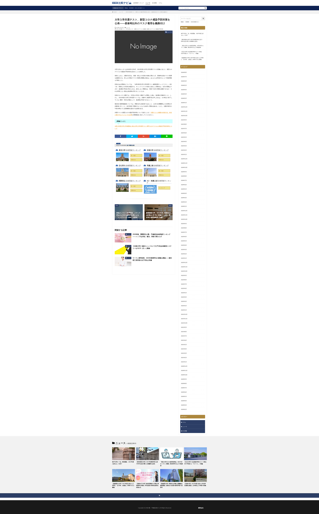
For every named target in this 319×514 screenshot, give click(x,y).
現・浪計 (133, 155)
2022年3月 (184, 301)
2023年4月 (184, 245)
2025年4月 (184, 141)
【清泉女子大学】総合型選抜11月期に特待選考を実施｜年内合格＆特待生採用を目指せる (147, 485)
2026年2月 (184, 98)
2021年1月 (184, 362)
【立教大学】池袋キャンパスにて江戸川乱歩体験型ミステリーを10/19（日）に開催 (152, 247)
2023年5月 (184, 241)
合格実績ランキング (138, 3)
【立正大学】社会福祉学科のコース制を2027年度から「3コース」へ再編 (191, 52)
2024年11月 (184, 163)
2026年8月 (184, 72)
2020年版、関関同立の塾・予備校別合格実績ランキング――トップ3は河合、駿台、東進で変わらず (151, 235)
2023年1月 (184, 258)
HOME (115, 11)
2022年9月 (184, 275)
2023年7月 (184, 232)
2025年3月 (184, 145)
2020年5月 (184, 396)
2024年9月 (184, 171)
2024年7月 (184, 180)
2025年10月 (184, 115)
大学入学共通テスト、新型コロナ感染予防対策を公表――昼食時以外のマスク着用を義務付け (146, 12)
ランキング (162, 188)
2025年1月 (184, 154)
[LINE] (167, 136)
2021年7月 (184, 336)
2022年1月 (184, 310)
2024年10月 (184, 167)
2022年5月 (184, 292)
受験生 (126, 8)
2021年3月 (184, 353)
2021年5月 (184, 344)
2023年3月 (184, 249)
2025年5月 (184, 137)
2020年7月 (184, 387)
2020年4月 (184, 400)
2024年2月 (184, 202)
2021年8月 (184, 331)
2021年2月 (184, 357)
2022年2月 (184, 305)
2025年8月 (184, 124)
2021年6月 (184, 340)
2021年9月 (184, 327)
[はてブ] (155, 136)
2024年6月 (184, 184)
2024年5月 (184, 189)
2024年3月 (184, 197)
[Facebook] (120, 136)
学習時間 (131, 8)
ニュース (148, 3)
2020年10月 (184, 374)
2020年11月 (184, 370)
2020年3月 (184, 405)
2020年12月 (184, 366)
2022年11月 (184, 266)
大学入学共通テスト (139, 8)
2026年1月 (184, 102)
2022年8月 (184, 279)
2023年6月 (184, 236)
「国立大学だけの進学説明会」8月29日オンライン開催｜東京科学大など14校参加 (192, 46)
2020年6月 (184, 392)
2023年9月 (184, 223)
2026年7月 (184, 76)
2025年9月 (184, 120)
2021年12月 (184, 314)
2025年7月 (184, 128)
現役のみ (133, 159)
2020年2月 (184, 409)
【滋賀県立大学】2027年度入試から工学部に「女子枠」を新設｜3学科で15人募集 (192, 58)
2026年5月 (184, 85)
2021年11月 (184, 318)
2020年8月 (184, 383)
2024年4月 (184, 193)
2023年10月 (184, 219)
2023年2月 (184, 254)
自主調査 (154, 3)
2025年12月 (184, 107)
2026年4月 (184, 89)
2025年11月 (184, 111)
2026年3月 (184, 94)
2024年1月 (184, 206)
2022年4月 (184, 297)
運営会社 (201, 508)
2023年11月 (184, 215)
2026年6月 (184, 81)
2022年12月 (184, 262)
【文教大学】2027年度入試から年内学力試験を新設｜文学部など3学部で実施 (195, 484)
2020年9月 (184, 379)
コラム (160, 3)
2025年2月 (184, 150)
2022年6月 (184, 288)
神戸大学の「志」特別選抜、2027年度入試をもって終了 (192, 34)
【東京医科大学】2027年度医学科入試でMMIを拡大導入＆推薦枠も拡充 (191, 40)
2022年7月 (184, 284)
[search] (205, 8)
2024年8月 (184, 176)
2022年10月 (184, 271)
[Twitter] (132, 136)
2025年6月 (184, 133)
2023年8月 (184, 228)
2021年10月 (184, 323)
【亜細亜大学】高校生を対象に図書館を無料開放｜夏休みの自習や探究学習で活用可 (171, 485)
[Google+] (143, 136)
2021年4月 (184, 349)
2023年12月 (184, 210)
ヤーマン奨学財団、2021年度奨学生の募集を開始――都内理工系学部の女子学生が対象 (152, 259)
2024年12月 (184, 158)
